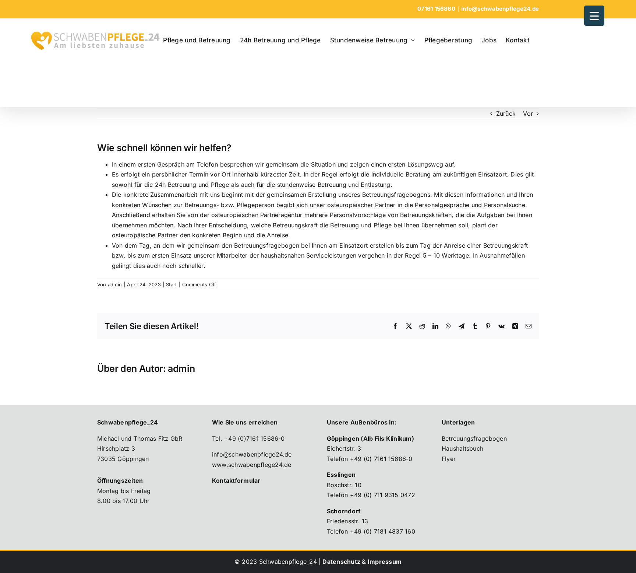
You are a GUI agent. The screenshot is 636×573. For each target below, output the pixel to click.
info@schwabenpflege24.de (500, 8)
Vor (528, 113)
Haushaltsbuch (462, 448)
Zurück (506, 113)
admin (115, 284)
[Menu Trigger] (594, 16)
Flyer (449, 458)
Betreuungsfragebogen (474, 438)
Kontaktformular (236, 480)
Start (171, 284)
